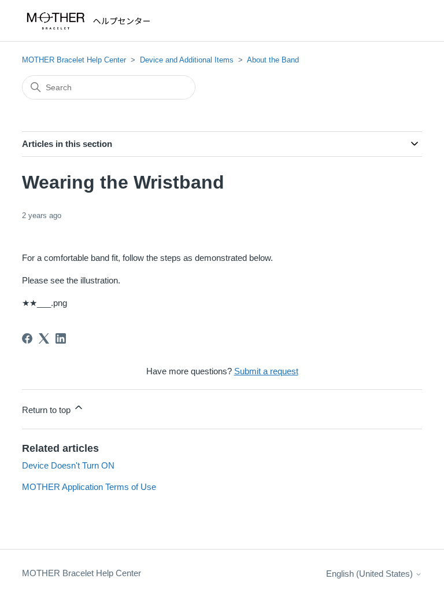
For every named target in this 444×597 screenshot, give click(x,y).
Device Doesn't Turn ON (68, 465)
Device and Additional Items (187, 60)
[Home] (91, 20)
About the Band (273, 60)
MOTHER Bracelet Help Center (74, 60)
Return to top (47, 410)
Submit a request (266, 371)
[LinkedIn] (61, 338)
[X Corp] (44, 338)
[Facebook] (27, 338)
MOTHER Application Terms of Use (89, 487)
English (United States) (370, 573)
